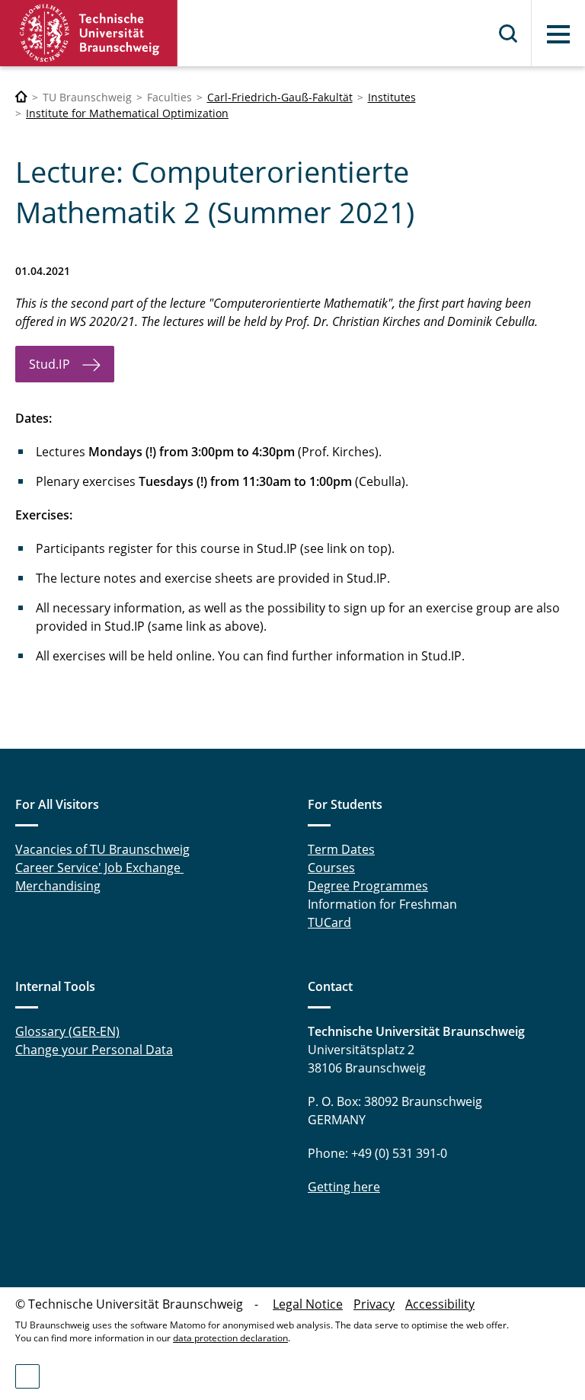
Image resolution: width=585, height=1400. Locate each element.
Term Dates (341, 849)
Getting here (344, 1186)
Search (508, 33)
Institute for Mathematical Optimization (127, 113)
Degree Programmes (368, 885)
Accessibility (440, 1304)
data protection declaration (230, 1337)
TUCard (329, 922)
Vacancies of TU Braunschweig (102, 849)
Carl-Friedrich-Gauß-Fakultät (280, 97)
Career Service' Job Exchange (99, 867)
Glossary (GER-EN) (67, 1031)
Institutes (392, 97)
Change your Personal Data (94, 1049)
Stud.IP (49, 364)
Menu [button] (558, 34)
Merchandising (58, 885)
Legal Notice (308, 1304)
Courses (331, 867)
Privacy (374, 1304)
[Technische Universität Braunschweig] (89, 33)
